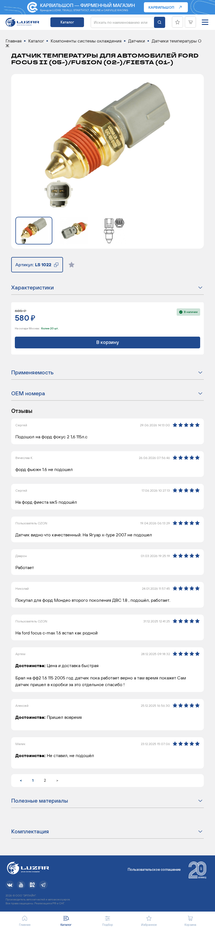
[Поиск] (159, 22)
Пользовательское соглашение (154, 869)
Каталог (67, 22)
